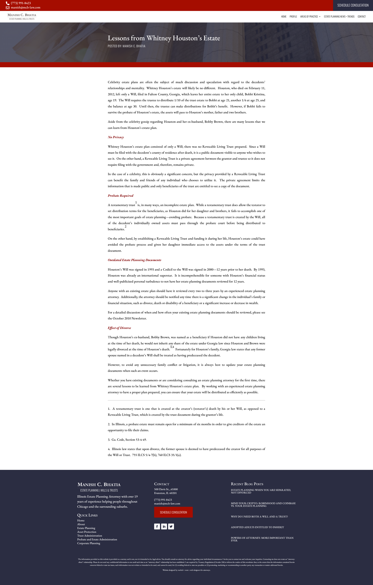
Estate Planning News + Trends (339, 16)
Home (283, 16)
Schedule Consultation (353, 5)
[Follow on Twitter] (171, 526)
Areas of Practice (309, 16)
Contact (362, 16)
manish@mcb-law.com (25, 7)
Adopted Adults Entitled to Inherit (257, 527)
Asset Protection (86, 532)
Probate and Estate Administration (97, 539)
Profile (293, 16)
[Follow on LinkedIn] (164, 526)
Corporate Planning (88, 543)
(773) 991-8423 (21, 3)
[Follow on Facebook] (157, 526)
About (81, 524)
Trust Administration (89, 535)
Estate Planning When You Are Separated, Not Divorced (261, 491)
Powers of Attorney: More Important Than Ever (262, 539)
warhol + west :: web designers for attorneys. (194, 570)
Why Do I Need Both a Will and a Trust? (259, 516)
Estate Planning (86, 528)
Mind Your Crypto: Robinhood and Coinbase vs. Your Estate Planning (263, 505)
